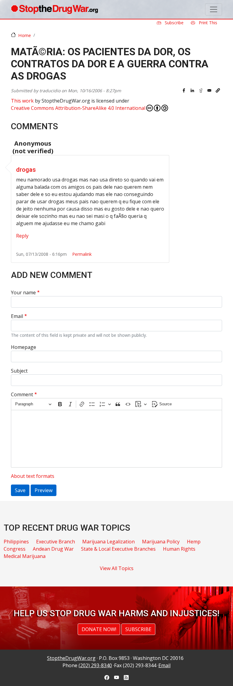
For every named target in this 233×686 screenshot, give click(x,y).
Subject (19, 370)
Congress (14, 549)
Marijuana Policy (161, 541)
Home (24, 35)
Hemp (194, 541)
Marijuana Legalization (108, 541)
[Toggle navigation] (213, 9)
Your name (23, 292)
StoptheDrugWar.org (71, 658)
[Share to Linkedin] (192, 90)
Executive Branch (55, 541)
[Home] (54, 9)
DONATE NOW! (99, 629)
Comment (22, 394)
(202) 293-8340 (95, 665)
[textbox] (116, 439)
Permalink (82, 254)
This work (22, 100)
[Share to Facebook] (184, 90)
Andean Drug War (53, 549)
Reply (22, 235)
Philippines (16, 541)
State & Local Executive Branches (118, 549)
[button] (218, 90)
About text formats (32, 476)
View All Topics (116, 568)
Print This (207, 22)
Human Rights (179, 549)
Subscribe (174, 22)
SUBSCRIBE (138, 629)
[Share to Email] (209, 90)
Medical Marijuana (25, 556)
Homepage (23, 347)
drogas (26, 169)
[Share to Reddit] (201, 90)
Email (17, 316)
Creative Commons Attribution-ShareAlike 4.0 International (78, 108)
